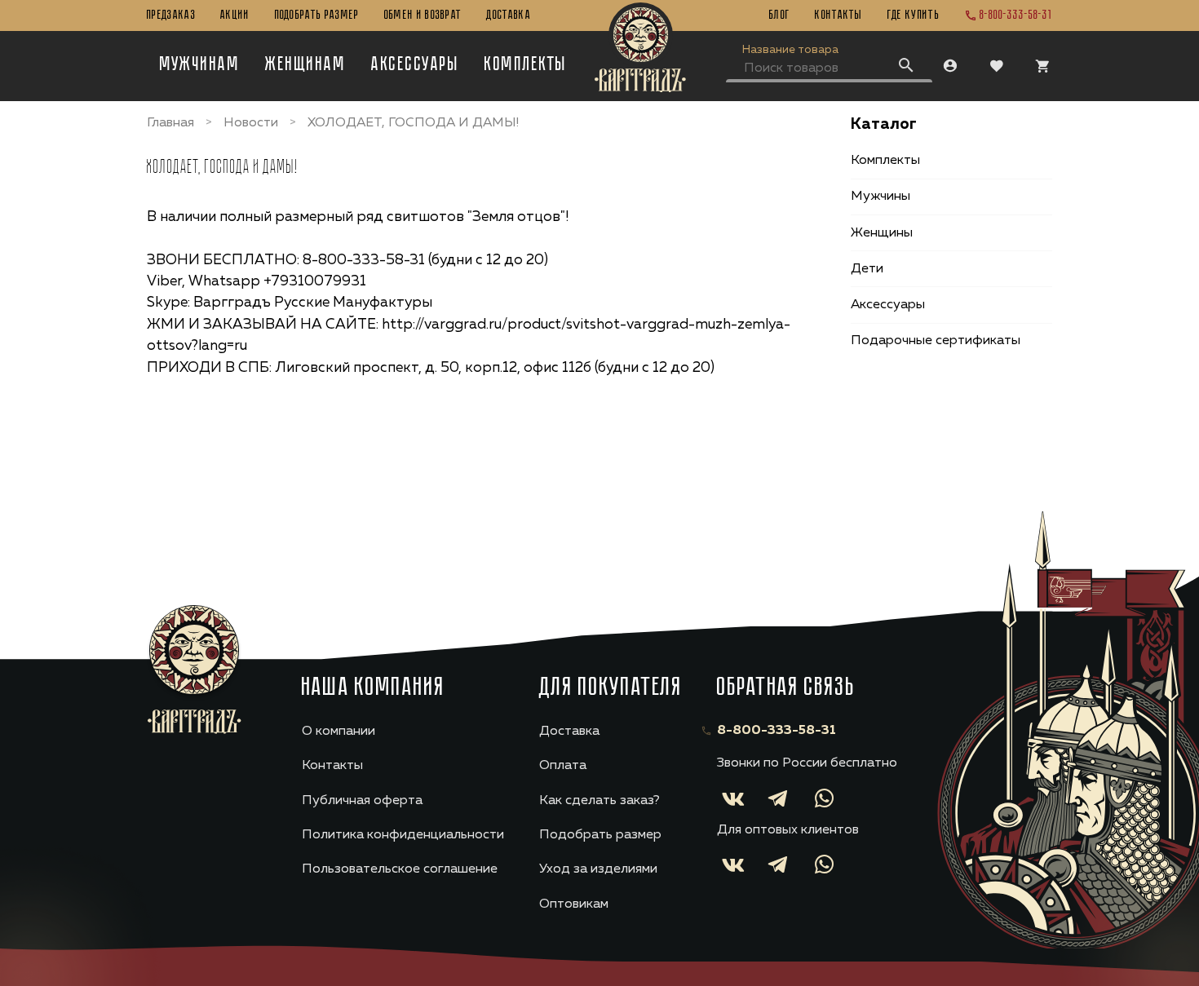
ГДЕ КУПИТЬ (913, 15)
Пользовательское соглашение (400, 869)
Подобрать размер (317, 15)
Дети (867, 269)
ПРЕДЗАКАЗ (171, 15)
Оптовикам (573, 904)
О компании (338, 731)
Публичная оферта (362, 800)
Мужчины (880, 196)
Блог (779, 15)
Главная (170, 123)
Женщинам (305, 65)
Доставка (508, 15)
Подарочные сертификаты (935, 340)
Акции (235, 15)
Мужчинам (200, 65)
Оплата (562, 765)
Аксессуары (415, 65)
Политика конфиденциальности (403, 835)
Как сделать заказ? (599, 800)
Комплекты (525, 65)
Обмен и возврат (423, 15)
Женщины (882, 232)
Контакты (839, 15)
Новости (250, 123)
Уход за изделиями (598, 869)
